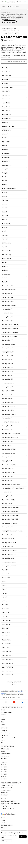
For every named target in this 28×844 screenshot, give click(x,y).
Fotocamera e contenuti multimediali (10, 737)
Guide (19, 30)
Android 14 (3, 772)
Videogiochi (4, 730)
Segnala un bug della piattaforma (9, 801)
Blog (2, 722)
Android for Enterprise (6, 712)
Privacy (3, 740)
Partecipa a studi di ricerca (7, 808)
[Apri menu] (2, 2)
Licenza (8, 833)
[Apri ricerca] (17, 2)
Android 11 (3, 779)
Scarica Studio (4, 792)
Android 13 (3, 774)
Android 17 (3, 764)
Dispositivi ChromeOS (6, 753)
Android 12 (3, 776)
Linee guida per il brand (17, 833)
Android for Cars (5, 756)
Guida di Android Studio (7, 785)
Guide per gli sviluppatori (7, 787)
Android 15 (3, 769)
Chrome (3, 820)
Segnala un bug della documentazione (10, 803)
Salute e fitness (4, 735)
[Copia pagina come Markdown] (9, 40)
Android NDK (4, 795)
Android (3, 710)
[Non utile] (18, 33)
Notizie (3, 719)
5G (2, 742)
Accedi (24, 1)
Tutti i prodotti (4, 827)
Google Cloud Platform (6, 825)
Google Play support (6, 806)
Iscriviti (23, 836)
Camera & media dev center (10, 6)
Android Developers (5, 28)
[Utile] (16, 33)
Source (3, 717)
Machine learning (5, 733)
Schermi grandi (5, 748)
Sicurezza (3, 714)
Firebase (3, 822)
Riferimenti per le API (6, 790)
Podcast (3, 724)
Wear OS (3, 751)
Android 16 (3, 767)
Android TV (3, 758)
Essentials (14, 28)
